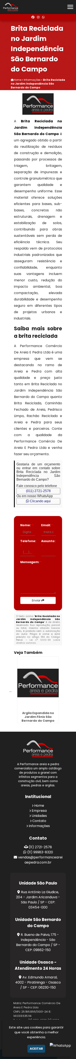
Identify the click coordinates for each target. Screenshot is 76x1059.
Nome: (26, 525)
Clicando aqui (40, 501)
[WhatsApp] (43, 17)
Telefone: (27, 543)
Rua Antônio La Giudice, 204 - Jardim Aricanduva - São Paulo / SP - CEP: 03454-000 (38, 900)
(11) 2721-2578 (40, 847)
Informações (39, 825)
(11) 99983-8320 (40, 852)
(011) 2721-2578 (38, 491)
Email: (47, 525)
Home (39, 805)
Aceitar (36, 1048)
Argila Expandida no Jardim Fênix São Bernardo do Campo (38, 717)
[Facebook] (32, 17)
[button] (70, 7)
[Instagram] (38, 17)
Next (55, 691)
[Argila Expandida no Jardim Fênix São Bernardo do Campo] (38, 683)
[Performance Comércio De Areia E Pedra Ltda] (38, 748)
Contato (39, 820)
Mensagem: (30, 562)
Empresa (39, 810)
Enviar (36, 600)
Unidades (39, 815)
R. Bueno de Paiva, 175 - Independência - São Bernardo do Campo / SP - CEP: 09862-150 (38, 942)
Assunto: (48, 543)
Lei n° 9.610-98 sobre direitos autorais (38, 641)
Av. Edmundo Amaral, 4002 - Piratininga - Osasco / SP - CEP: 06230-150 (38, 982)
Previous (11, 691)
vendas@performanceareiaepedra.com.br (40, 860)
